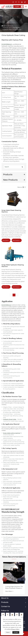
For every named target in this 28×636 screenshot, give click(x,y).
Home (5, 26)
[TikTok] (25, 2)
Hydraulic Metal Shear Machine (11, 27)
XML (23, 627)
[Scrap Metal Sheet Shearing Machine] (14, 198)
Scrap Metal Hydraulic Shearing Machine (13, 265)
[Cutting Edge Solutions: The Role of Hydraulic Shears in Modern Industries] (14, 573)
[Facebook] (3, 615)
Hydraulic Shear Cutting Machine (12, 29)
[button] (4, 579)
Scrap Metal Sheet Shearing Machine (11, 211)
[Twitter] (18, 2)
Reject (8, 632)
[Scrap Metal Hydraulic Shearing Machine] (14, 253)
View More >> (6, 240)
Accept (16, 632)
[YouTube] (21, 2)
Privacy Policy (15, 629)
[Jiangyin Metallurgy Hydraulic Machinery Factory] (7, 6)
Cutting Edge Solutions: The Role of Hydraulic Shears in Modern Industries (14, 587)
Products (10, 26)
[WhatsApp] (13, 2)
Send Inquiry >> (16, 240)
